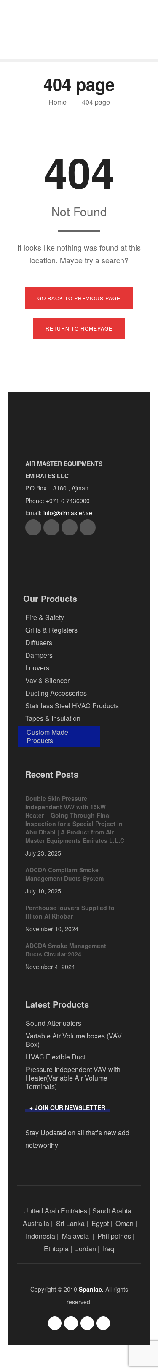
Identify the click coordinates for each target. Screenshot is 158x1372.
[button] (67, 1108)
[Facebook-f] (55, 1323)
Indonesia (40, 1236)
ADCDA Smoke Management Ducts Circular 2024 (65, 949)
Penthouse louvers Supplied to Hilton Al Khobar (70, 911)
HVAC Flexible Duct (56, 1057)
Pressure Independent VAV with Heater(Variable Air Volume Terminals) (73, 1078)
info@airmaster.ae (67, 513)
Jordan (85, 1248)
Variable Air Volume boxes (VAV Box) (74, 1040)
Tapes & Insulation (52, 718)
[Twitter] (51, 527)
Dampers (39, 655)
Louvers (37, 668)
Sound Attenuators (53, 1023)
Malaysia (75, 1236)
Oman (124, 1223)
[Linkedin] (88, 527)
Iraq (108, 1248)
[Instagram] (70, 527)
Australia (36, 1223)
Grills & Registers (51, 630)
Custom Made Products (47, 736)
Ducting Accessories (56, 693)
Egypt (100, 1223)
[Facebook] (33, 527)
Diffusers (38, 642)
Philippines (114, 1236)
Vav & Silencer (47, 680)
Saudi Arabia (111, 1211)
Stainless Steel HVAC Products (72, 705)
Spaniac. (91, 1289)
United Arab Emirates (55, 1211)
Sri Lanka (70, 1223)
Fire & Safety (44, 617)
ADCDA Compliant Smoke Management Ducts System (64, 874)
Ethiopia (56, 1248)
